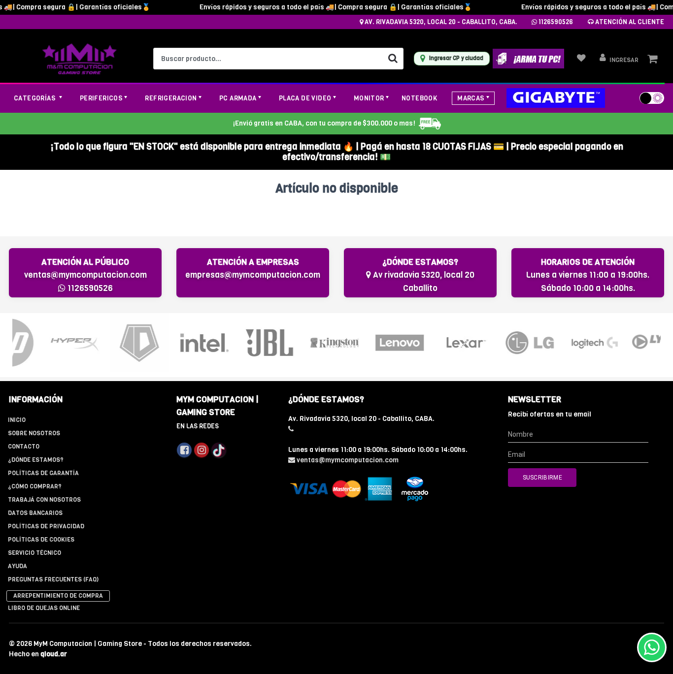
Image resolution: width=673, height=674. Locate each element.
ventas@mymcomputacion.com (85, 275)
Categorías (35, 98)
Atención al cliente (629, 22)
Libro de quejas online (44, 608)
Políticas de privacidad (46, 526)
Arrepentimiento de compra (58, 596)
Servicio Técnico (34, 553)
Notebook (419, 98)
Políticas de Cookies (41, 540)
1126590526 (555, 22)
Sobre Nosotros (34, 433)
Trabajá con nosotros (44, 500)
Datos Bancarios (35, 513)
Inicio (17, 420)
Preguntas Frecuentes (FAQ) (53, 579)
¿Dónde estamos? (36, 460)
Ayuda (17, 566)
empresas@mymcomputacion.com (252, 275)
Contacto (23, 446)
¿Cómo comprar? (35, 486)
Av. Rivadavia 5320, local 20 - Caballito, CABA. (440, 22)
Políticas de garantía (43, 473)
